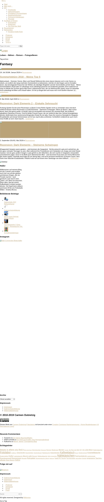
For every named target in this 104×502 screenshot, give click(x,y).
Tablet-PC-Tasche (60, 458)
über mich (8, 6)
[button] (21, 46)
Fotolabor (5, 452)
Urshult (84, 458)
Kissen (76, 452)
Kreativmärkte (4, 456)
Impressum (8, 407)
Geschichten (29, 453)
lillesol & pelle (27, 456)
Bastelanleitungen (14, 15)
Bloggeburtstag (36, 450)
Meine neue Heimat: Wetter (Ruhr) (11, 217)
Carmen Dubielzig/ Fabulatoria (24, 424)
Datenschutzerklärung (12, 210)
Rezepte (11, 19)
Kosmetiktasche (93, 453)
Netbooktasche (42, 456)
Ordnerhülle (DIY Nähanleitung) (10, 203)
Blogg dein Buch (28, 450)
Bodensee (12, 24)
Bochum (49, 450)
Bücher (61, 450)
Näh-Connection (52, 456)
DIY (5, 8)
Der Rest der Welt (14, 26)
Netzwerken (8, 30)
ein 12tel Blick (87, 450)
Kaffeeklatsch (67, 452)
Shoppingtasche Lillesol (42, 458)
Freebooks (12, 10)
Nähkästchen (66, 455)
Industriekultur (55, 453)
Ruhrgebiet (12, 22)
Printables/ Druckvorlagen (17, 13)
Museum (34, 456)
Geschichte (21, 453)
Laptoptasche (18, 456)
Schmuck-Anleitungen (16, 17)
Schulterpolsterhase (11, 233)
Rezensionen (9, 28)
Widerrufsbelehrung (11, 411)
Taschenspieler (70, 458)
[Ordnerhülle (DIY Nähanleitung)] (6, 200)
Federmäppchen (97, 450)
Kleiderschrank (83, 453)
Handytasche (46, 453)
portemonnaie (91, 456)
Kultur (11, 456)
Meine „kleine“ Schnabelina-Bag (25, 441)
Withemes (27, 497)
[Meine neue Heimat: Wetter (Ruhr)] (6, 215)
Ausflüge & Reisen (11, 21)
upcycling (79, 458)
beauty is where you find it (12, 450)
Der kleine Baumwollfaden (22, 438)
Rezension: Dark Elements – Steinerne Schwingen (29, 145)
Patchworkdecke (81, 456)
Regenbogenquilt (5, 458)
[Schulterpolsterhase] (6, 231)
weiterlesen (4, 92)
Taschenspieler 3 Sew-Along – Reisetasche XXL (13, 225)
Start (5, 4)
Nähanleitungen (14, 11)
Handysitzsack (38, 453)
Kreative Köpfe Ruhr (15, 32)
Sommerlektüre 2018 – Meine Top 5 (20, 76)
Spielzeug (51, 458)
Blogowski (43, 450)
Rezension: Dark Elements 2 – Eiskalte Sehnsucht (29, 103)
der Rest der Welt (74, 450)
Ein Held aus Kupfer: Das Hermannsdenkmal (33, 440)
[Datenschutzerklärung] (6, 208)
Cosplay (66, 450)
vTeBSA (17, 460)
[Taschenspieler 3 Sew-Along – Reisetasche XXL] (6, 223)
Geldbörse (13, 452)
